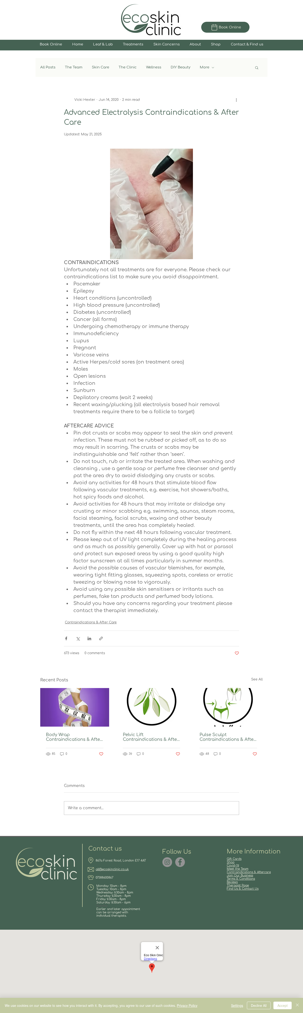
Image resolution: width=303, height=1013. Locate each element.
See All (257, 679)
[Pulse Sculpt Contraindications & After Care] (228, 707)
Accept (282, 1005)
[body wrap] (74, 707)
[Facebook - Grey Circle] (180, 862)
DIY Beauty (180, 67)
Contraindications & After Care (91, 622)
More (204, 67)
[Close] (297, 1005)
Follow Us (176, 852)
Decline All (259, 1005)
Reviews (232, 882)
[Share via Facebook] (66, 638)
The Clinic (128, 67)
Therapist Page (238, 885)
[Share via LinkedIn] (89, 638)
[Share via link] (101, 638)
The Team (73, 67)
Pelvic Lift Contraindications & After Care (151, 737)
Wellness (153, 67)
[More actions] (236, 99)
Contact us (105, 848)
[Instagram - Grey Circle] (167, 862)
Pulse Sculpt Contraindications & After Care (227, 737)
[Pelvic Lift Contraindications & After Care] (151, 707)
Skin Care (100, 67)
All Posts (47, 67)
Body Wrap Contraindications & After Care (74, 737)
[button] (256, 67)
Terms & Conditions (241, 878)
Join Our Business (240, 875)
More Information (254, 851)
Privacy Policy (187, 1005)
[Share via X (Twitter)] (78, 638)
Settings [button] (237, 1005)
